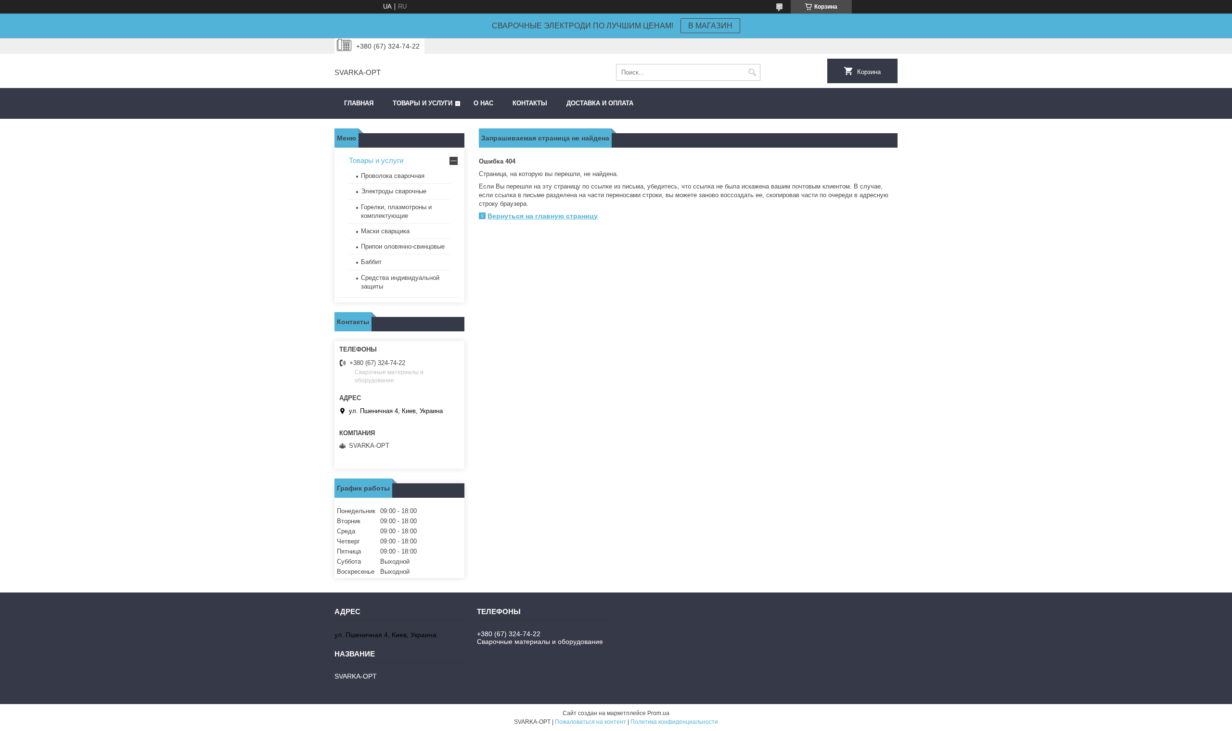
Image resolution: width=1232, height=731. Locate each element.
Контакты (530, 103)
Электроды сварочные (393, 191)
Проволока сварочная (392, 175)
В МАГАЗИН (710, 26)
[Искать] (752, 72)
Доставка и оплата (599, 103)
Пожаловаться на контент (590, 721)
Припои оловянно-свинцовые (403, 246)
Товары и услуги (422, 103)
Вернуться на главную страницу (543, 216)
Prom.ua (658, 713)
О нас (483, 103)
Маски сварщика (385, 231)
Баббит (371, 261)
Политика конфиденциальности (674, 721)
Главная (358, 103)
